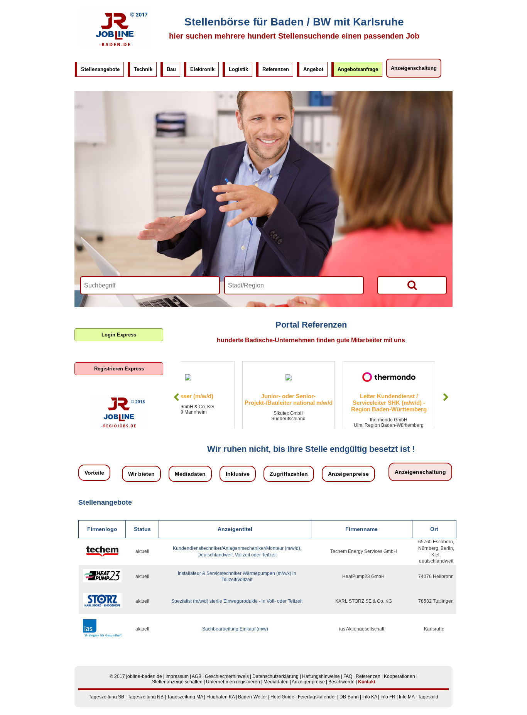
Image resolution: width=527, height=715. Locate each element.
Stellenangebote (100, 69)
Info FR (387, 697)
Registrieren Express (119, 369)
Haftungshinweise (321, 676)
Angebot (313, 69)
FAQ (347, 676)
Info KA (369, 697)
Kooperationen (399, 676)
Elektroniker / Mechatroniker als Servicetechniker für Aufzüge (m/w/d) (428, 402)
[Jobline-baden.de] (115, 46)
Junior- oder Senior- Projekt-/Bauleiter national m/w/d (227, 399)
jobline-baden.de (144, 676)
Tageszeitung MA (185, 697)
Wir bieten (141, 474)
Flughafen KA (220, 697)
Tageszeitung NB (146, 697)
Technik (143, 69)
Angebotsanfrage (358, 69)
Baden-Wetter (252, 697)
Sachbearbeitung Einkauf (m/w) (235, 629)
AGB (196, 676)
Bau (171, 69)
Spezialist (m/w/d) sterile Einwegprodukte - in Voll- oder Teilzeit (236, 601)
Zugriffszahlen (289, 474)
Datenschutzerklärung (275, 676)
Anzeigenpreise (348, 474)
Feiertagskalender (317, 697)
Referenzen (275, 69)
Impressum (177, 676)
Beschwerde (341, 682)
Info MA (406, 697)
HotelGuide (282, 697)
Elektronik (202, 69)
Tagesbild (428, 697)
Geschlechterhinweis (227, 676)
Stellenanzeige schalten (177, 682)
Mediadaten (190, 474)
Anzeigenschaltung (414, 68)
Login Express (118, 335)
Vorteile (94, 473)
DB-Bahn (349, 697)
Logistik (238, 69)
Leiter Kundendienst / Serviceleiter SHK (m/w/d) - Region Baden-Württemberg (327, 402)
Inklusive (238, 474)
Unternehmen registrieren (233, 682)
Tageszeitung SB (106, 697)
